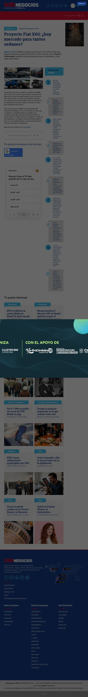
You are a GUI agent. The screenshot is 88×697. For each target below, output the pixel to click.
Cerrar (81, 4)
